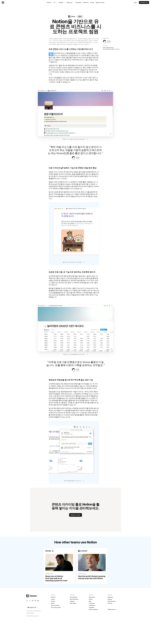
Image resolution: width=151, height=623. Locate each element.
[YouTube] (38, 600)
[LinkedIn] (32, 600)
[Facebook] (35, 600)
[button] (75, 115)
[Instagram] (27, 600)
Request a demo (75, 515)
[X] (29, 600)
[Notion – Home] (3, 2)
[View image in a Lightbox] (87, 139)
